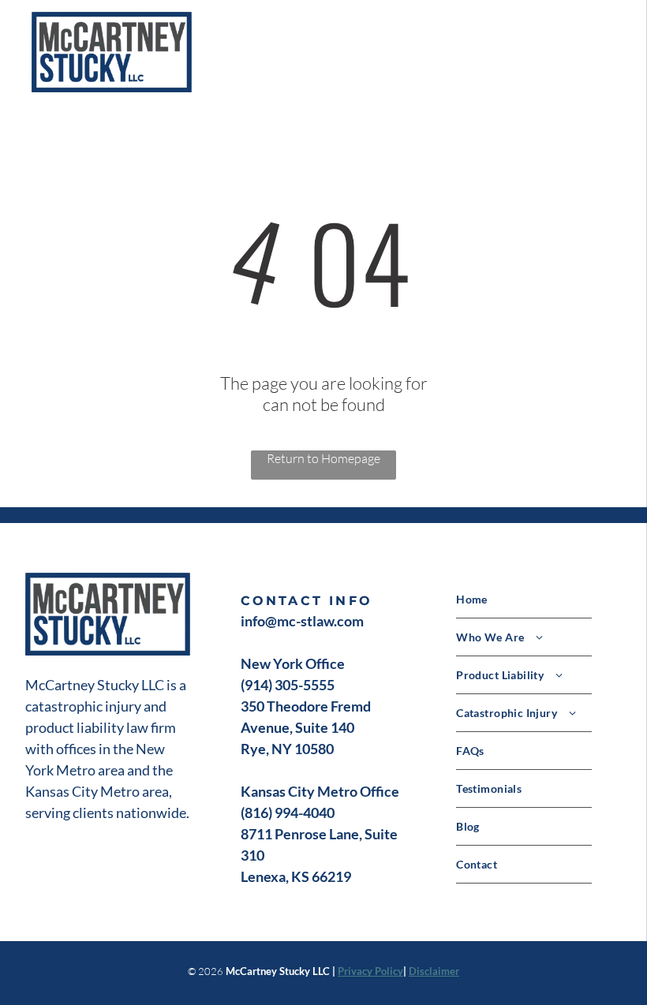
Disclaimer (434, 971)
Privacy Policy (370, 971)
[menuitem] (538, 599)
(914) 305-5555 (288, 684)
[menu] (612, 52)
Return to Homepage (323, 458)
